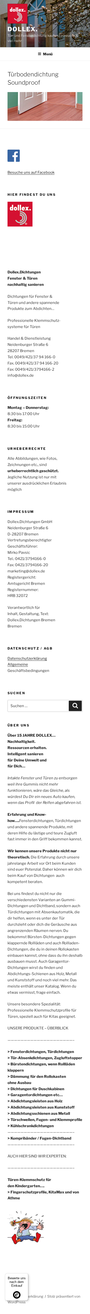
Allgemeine (18, 664)
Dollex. (23, 29)
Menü (47, 54)
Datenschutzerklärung (27, 658)
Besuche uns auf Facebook (31, 172)
